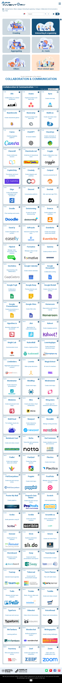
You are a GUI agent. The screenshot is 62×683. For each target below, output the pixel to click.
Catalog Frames (9, 9)
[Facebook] (55, 670)
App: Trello (5, 10)
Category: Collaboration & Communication (46, 9)
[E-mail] (46, 670)
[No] (60, 679)
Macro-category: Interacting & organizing (24, 9)
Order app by (44, 89)
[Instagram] (59, 670)
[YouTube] (50, 670)
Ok (31, 680)
